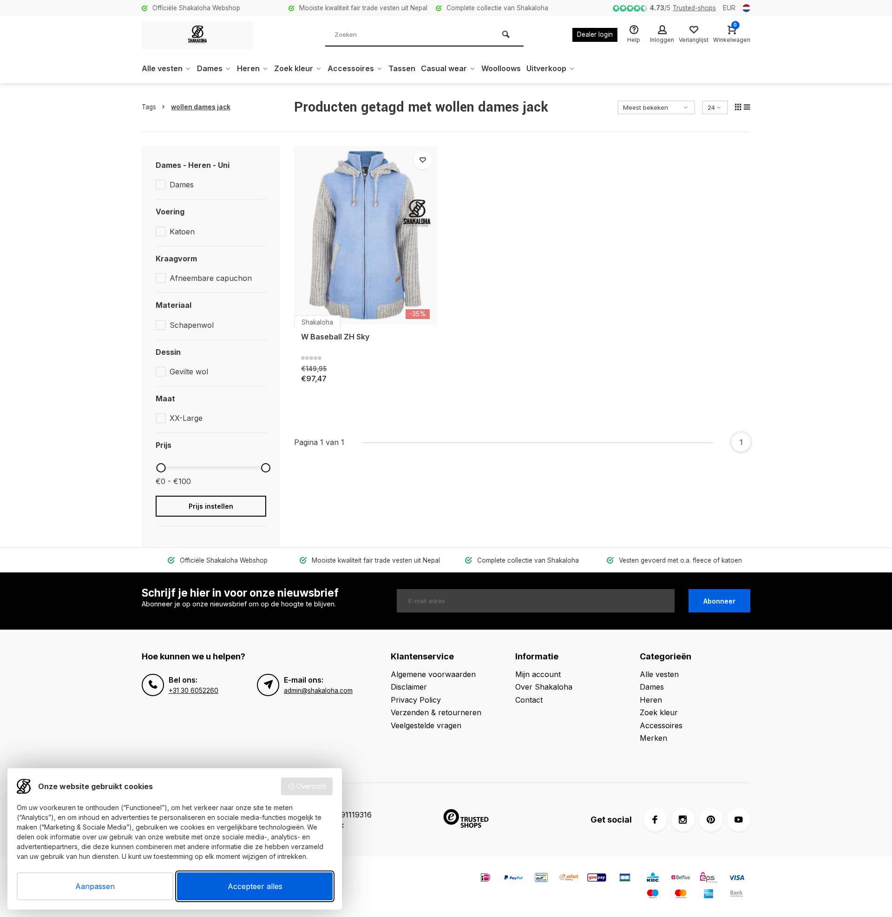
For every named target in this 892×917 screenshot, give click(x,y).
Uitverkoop (546, 68)
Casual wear (444, 68)
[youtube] (738, 819)
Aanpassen (95, 886)
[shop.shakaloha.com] (197, 35)
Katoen (182, 231)
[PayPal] (513, 878)
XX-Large (186, 418)
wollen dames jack (200, 107)
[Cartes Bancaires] (624, 878)
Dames (210, 68)
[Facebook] (655, 819)
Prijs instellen (211, 506)
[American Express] (708, 895)
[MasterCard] (680, 895)
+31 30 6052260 (193, 690)
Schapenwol (192, 325)
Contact (529, 699)
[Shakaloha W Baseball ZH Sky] (365, 235)
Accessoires (351, 68)
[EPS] (708, 878)
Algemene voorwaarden (433, 674)
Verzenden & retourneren (436, 712)
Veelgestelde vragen (426, 725)
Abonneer (719, 601)
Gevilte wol (189, 371)
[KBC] (652, 878)
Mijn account (538, 674)
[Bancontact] (541, 878)
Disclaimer (409, 686)
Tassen (401, 68)
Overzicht (311, 786)
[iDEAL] (485, 878)
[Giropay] (597, 878)
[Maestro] (652, 895)
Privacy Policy (416, 699)
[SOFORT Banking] (569, 878)
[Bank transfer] (736, 895)
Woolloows (501, 68)
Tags (149, 107)
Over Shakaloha (543, 686)
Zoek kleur (293, 68)
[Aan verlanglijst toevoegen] (422, 160)
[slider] (160, 467)
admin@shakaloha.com (318, 690)
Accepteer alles (255, 886)
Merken (653, 738)
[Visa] (736, 878)
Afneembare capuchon (211, 278)
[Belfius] (680, 878)
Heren (248, 68)
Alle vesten (162, 68)
